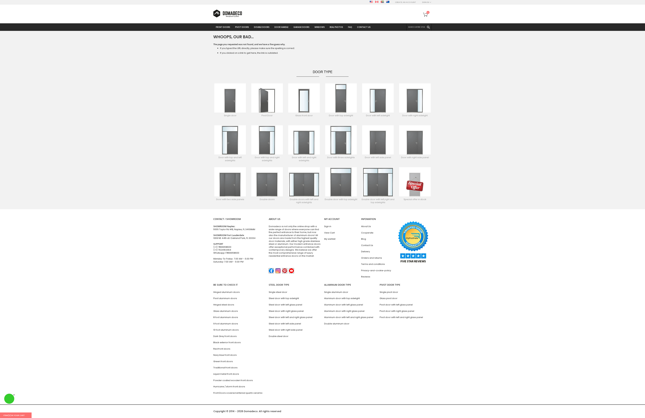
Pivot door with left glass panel (396, 304)
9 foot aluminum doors (225, 323)
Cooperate (367, 232)
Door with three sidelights (341, 157)
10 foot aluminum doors (226, 329)
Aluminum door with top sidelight (342, 298)
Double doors (267, 199)
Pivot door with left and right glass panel (401, 317)
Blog (363, 239)
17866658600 (232, 252)
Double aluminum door (336, 323)
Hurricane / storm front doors (229, 386)
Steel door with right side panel (286, 329)
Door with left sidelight (378, 115)
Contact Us (367, 245)
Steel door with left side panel (285, 323)
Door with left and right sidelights (304, 159)
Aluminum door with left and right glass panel (348, 317)
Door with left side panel (378, 157)
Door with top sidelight (341, 115)
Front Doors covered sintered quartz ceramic (238, 393)
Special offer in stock (415, 199)
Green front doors (223, 361)
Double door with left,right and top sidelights (378, 201)
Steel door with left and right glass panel (290, 317)
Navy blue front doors (225, 355)
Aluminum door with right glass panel (344, 311)
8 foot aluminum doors (225, 317)
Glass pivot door (388, 298)
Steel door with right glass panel (286, 311)
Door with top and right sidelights (267, 159)
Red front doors (221, 348)
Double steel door (278, 336)
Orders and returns (371, 257)
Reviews (365, 276)
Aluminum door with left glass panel (343, 304)
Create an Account (405, 2)
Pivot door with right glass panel (397, 311)
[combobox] (419, 27)
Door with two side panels (230, 199)
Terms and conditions (373, 264)
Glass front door (304, 115)
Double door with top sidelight (341, 199)
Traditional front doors (225, 367)
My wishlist (329, 239)
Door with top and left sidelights (230, 159)
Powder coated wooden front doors (233, 380)
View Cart (329, 232)
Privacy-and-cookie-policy (376, 270)
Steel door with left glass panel (285, 304)
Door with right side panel (415, 157)
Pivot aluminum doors (225, 298)
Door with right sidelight (415, 115)
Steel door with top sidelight (284, 298)
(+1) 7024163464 (222, 249)
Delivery (365, 251)
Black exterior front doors (227, 342)
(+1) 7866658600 (222, 247)
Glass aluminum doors (225, 311)
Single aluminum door (336, 292)
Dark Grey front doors (225, 336)
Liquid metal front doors (226, 374)
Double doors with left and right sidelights (304, 201)
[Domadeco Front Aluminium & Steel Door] (227, 13)
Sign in (327, 226)
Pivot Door (267, 115)
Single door (230, 115)
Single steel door (278, 292)
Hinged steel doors (223, 304)
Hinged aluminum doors (226, 292)
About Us (366, 226)
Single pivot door (389, 292)
